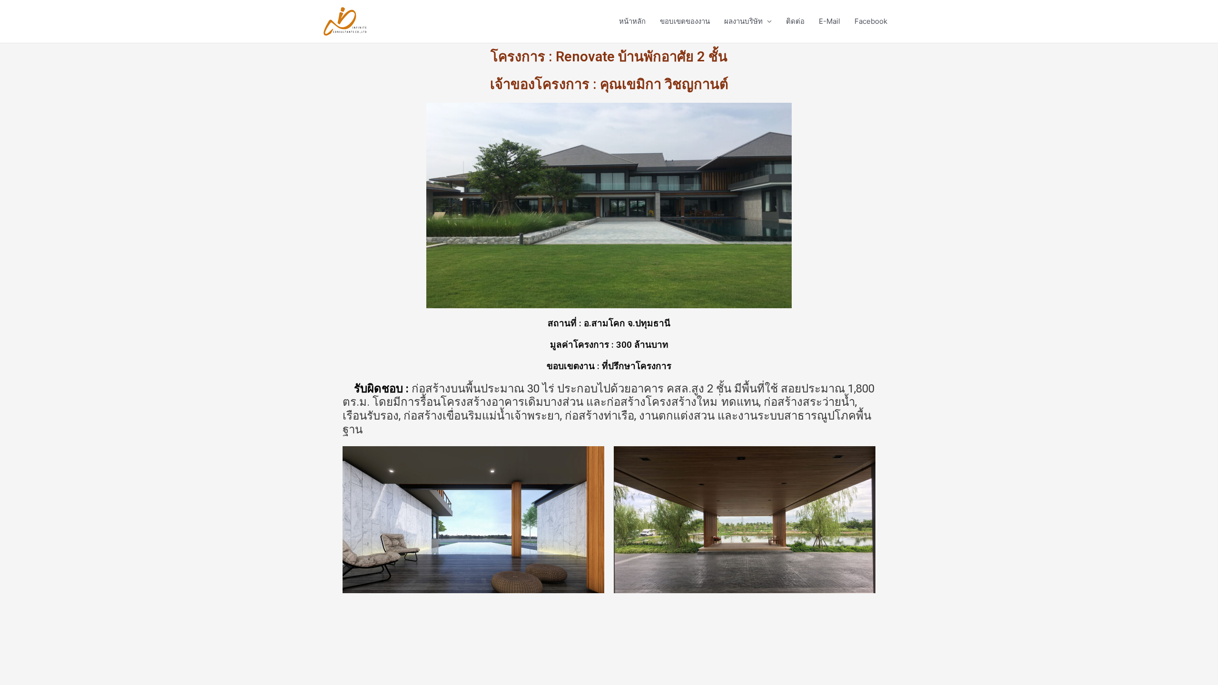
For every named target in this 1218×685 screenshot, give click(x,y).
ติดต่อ (795, 21)
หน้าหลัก (632, 21)
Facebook (871, 21)
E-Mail (829, 21)
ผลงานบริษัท (743, 21)
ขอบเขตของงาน (685, 21)
